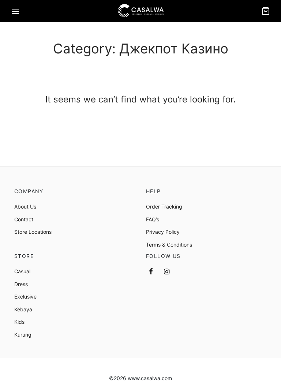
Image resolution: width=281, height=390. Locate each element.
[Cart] (265, 11)
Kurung (22, 334)
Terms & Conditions (169, 244)
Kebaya (23, 309)
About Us (25, 206)
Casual (22, 271)
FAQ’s (152, 219)
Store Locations (33, 232)
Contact (23, 219)
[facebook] (151, 272)
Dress (21, 284)
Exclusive (25, 296)
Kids (19, 322)
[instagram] (166, 272)
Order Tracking (164, 206)
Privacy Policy (163, 232)
